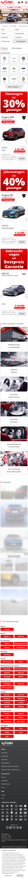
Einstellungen (8, 875)
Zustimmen (20, 875)
